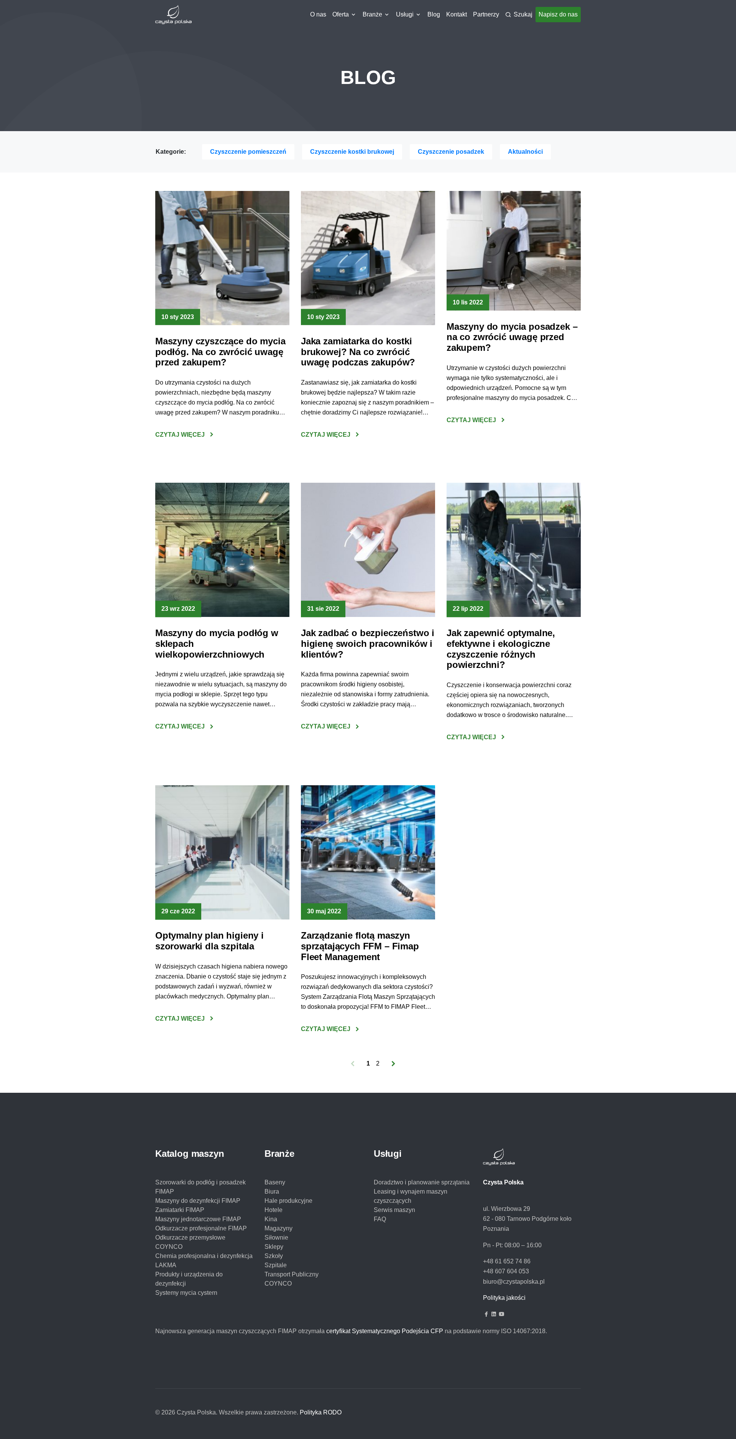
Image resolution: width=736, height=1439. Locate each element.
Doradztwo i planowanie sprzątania (422, 1182)
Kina (270, 1219)
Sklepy (273, 1246)
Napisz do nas (558, 14)
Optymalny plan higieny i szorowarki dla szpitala (209, 940)
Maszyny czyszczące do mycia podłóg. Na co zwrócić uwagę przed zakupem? (220, 351)
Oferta (340, 14)
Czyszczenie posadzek (451, 151)
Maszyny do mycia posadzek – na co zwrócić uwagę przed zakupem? (512, 337)
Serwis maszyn (394, 1210)
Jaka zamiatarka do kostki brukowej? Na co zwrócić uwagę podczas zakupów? (358, 351)
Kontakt (456, 14)
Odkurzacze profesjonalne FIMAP (201, 1228)
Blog (433, 14)
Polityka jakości (504, 1297)
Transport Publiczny (291, 1274)
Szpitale (275, 1265)
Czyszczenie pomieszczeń (248, 151)
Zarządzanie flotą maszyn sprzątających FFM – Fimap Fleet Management (360, 946)
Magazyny (278, 1228)
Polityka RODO (321, 1412)
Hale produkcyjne (288, 1200)
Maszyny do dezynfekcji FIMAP (197, 1200)
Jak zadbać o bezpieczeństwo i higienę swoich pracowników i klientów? (367, 643)
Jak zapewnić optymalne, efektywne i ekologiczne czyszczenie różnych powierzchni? (501, 649)
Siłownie (276, 1237)
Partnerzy (486, 14)
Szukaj (523, 14)
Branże (372, 14)
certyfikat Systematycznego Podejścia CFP (384, 1331)
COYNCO (278, 1283)
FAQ (380, 1219)
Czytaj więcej (180, 434)
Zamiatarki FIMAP (179, 1210)
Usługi (405, 14)
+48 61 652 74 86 (507, 1261)
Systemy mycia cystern (186, 1292)
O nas (318, 14)
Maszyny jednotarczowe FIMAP (198, 1219)
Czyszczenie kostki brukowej (352, 151)
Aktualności (525, 151)
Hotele (273, 1210)
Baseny (274, 1182)
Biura (271, 1191)
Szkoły (273, 1256)
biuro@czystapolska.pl (514, 1281)
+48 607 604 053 (506, 1271)
